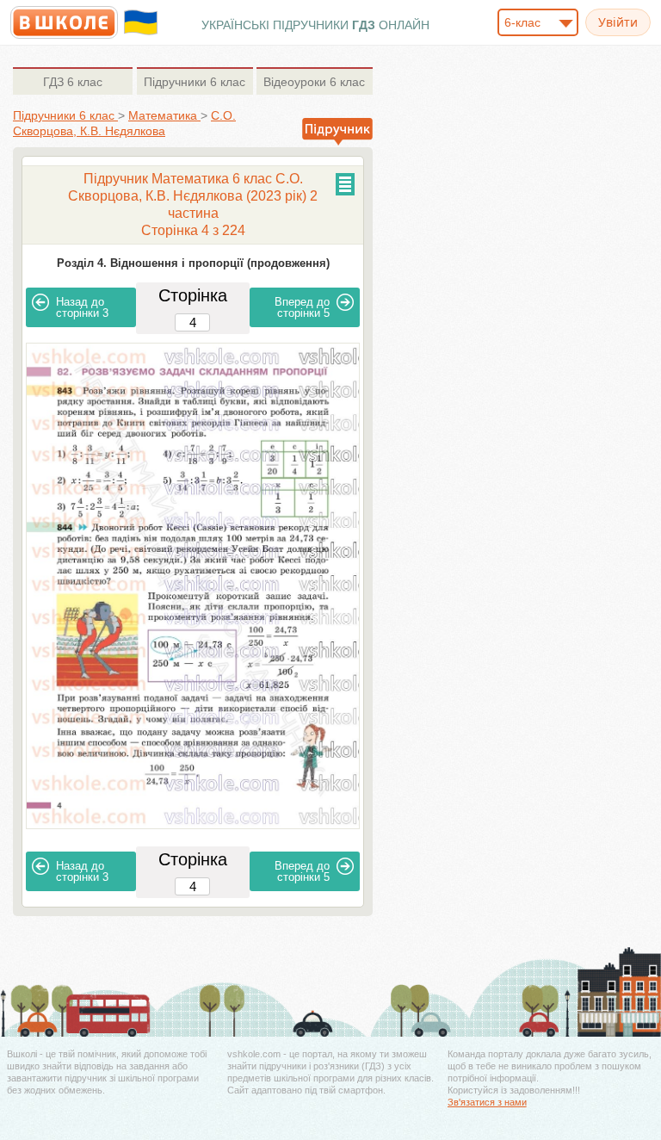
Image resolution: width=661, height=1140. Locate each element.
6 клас (72, 82)
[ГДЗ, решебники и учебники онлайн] (64, 22)
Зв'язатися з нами (487, 1102)
